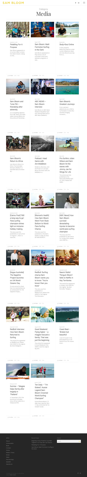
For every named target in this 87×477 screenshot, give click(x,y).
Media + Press (10, 452)
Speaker (8, 462)
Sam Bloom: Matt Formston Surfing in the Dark (43, 448)
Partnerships (10, 459)
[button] (84, 3)
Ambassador (10, 443)
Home (8, 450)
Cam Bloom (11, 75)
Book (7, 445)
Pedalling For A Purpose (39, 445)
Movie (8, 455)
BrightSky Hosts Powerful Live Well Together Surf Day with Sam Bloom (42, 441)
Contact (8, 448)
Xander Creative (13, 474)
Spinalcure (9, 464)
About (8, 441)
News (7, 457)
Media (10, 24)
